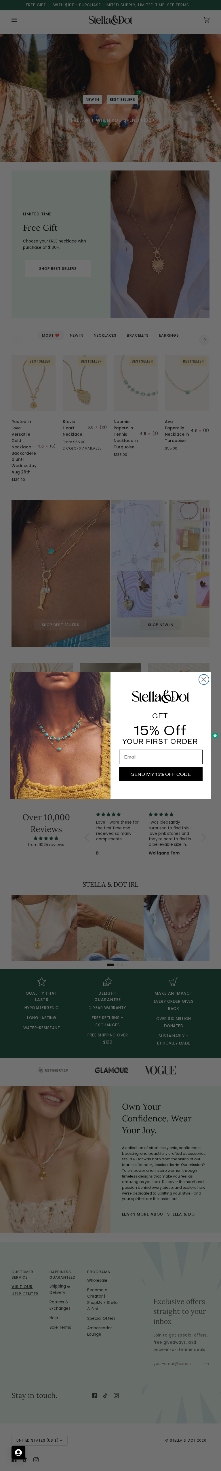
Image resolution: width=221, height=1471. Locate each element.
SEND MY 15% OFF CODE (161, 774)
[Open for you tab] (18, 1452)
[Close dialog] (204, 679)
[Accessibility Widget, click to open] (215, 736)
